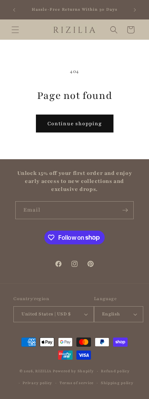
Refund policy (115, 370)
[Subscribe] (125, 210)
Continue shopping (74, 123)
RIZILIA (43, 370)
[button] (15, 29)
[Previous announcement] (14, 10)
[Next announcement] (134, 10)
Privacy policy (37, 382)
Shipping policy (117, 382)
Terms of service (77, 382)
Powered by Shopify (73, 370)
